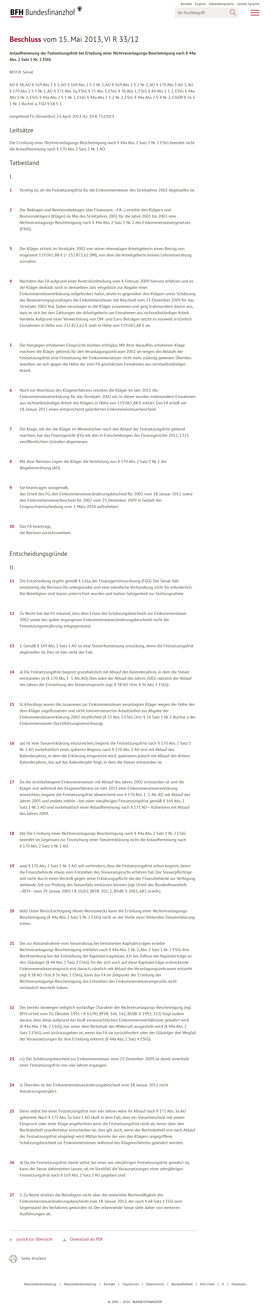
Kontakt (186, 4)
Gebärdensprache (221, 4)
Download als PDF (86, 1239)
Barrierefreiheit (182, 1284)
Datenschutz (155, 1284)
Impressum (131, 1284)
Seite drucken (33, 1258)
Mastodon (239, 1284)
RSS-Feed (207, 1284)
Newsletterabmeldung (80, 1284)
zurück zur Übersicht (34, 1239)
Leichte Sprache (248, 4)
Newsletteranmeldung (40, 1284)
